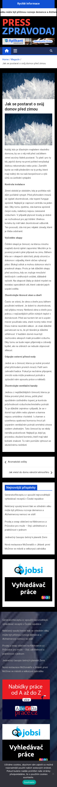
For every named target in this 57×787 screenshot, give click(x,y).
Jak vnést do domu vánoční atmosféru (29, 472)
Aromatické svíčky (17, 461)
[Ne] (53, 773)
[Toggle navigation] (15, 50)
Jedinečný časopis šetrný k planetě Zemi (26, 537)
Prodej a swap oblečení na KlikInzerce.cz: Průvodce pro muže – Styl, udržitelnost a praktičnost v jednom (26, 525)
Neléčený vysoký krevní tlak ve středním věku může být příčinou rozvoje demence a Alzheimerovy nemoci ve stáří (28, 510)
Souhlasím (29, 782)
